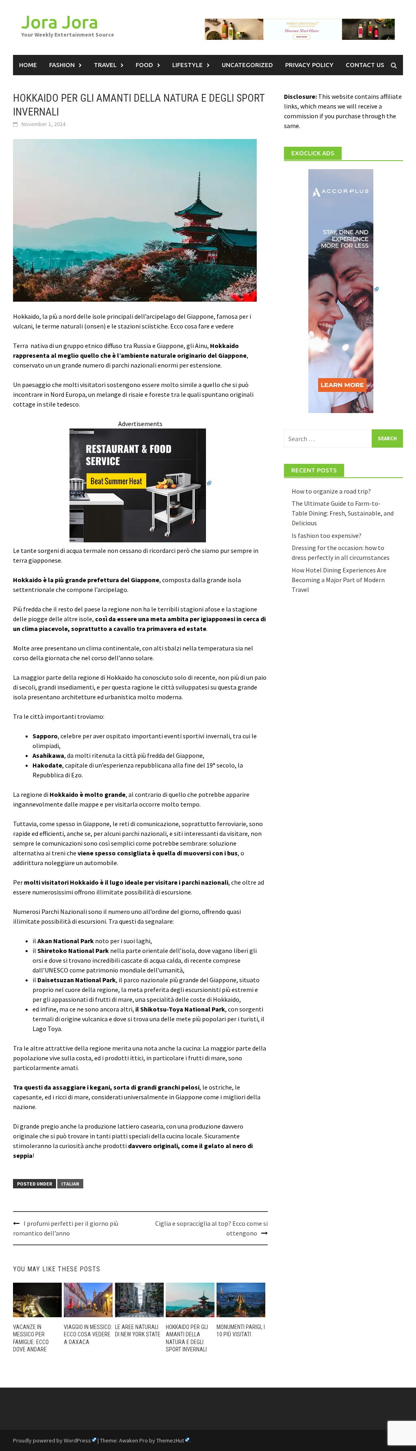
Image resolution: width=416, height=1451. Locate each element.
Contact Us (365, 64)
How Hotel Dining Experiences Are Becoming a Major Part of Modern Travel (339, 580)
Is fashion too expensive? (327, 535)
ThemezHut (170, 1440)
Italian (70, 1184)
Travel (105, 64)
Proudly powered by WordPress (52, 1440)
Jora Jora (59, 22)
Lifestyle (187, 64)
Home (28, 64)
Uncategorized (247, 64)
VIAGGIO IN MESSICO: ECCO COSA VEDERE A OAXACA (88, 1334)
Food (144, 64)
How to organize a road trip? (331, 491)
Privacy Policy (309, 64)
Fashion (62, 64)
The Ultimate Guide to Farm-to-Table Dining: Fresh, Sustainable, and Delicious (343, 513)
